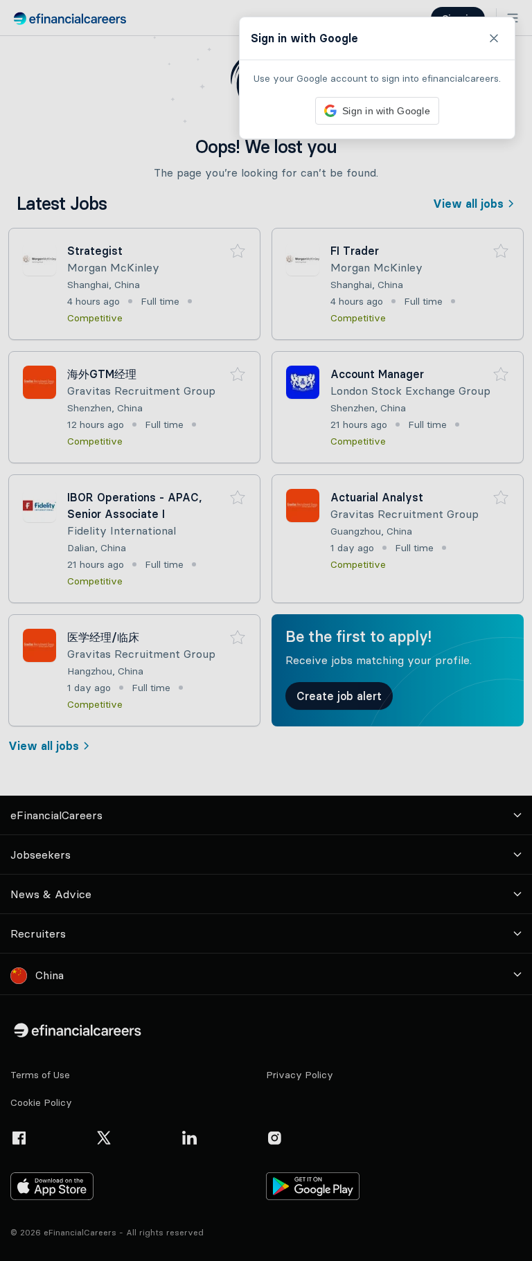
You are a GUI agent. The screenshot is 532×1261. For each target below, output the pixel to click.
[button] (266, 630)
